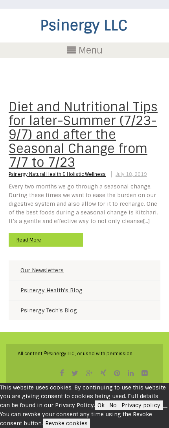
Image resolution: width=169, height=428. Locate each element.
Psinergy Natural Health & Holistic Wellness (57, 174)
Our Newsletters (42, 270)
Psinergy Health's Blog (51, 290)
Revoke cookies (66, 423)
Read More (29, 240)
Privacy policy (140, 405)
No (113, 405)
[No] (165, 407)
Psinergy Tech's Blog (48, 310)
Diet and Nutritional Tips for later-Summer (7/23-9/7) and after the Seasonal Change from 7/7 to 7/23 (83, 135)
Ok (101, 405)
